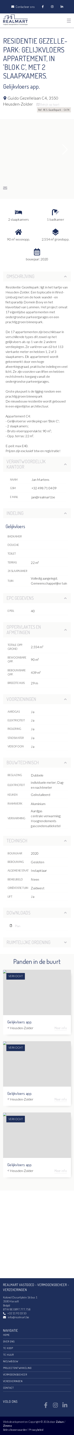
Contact (8, 1387)
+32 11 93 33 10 (16, 1313)
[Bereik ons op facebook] (46, 1407)
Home (6, 1334)
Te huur (8, 1354)
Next (65, 149)
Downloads (18, 913)
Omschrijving (20, 276)
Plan (17, 926)
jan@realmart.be (43, 497)
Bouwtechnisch (23, 762)
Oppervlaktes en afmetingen (24, 629)
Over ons (9, 1341)
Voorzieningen (21, 699)
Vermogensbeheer (15, 1374)
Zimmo (7, 1425)
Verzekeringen (12, 1381)
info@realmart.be (18, 1317)
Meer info (60, 1028)
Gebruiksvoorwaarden (15, 1429)
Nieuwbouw (10, 1361)
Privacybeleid (36, 1429)
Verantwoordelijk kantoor (26, 464)
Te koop (8, 1348)
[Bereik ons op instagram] (55, 1407)
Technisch (17, 840)
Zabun (60, 1421)
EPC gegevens (20, 598)
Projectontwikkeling (17, 1368)
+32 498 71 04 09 (44, 488)
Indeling (15, 513)
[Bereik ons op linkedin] (65, 1407)
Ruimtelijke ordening (28, 942)
